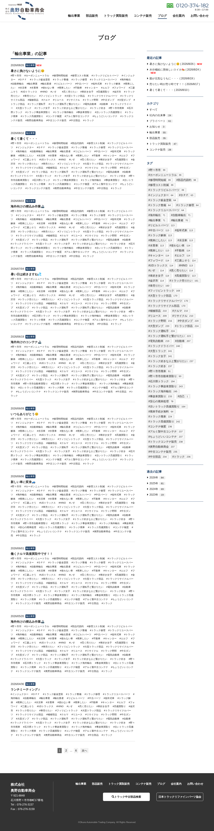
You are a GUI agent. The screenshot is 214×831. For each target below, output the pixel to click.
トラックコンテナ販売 (166, 441)
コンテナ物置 (161, 426)
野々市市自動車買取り (165, 376)
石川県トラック (162, 381)
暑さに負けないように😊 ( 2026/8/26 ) (175, 64)
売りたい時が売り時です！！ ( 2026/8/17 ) (174, 84)
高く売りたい (182, 270)
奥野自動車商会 (162, 446)
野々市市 (157, 170)
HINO (186, 265)
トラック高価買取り (165, 421)
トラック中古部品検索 (127, 796)
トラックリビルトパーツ (167, 190)
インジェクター (161, 195)
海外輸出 (157, 215)
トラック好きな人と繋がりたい (171, 361)
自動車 (184, 341)
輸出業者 (180, 220)
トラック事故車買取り (166, 386)
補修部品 (158, 310)
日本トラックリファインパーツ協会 (179, 796)
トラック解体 (161, 235)
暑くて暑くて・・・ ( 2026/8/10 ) (169, 90)
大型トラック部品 (163, 295)
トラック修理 (188, 205)
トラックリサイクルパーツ (169, 300)
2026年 (156, 477)
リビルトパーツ (162, 225)
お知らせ (156, 126)
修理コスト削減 (161, 185)
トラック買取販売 (116, 15)
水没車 (186, 240)
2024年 (156, 489)
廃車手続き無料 (161, 411)
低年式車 (184, 230)
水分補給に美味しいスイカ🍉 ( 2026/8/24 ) (174, 71)
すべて (153, 109)
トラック (182, 456)
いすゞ (157, 270)
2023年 (156, 494)
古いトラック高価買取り (167, 406)
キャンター (159, 255)
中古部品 (158, 456)
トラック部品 (188, 326)
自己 (183, 396)
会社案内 (179, 15)
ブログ (162, 15)
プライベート (160, 121)
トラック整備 (160, 205)
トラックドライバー (165, 346)
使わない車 (180, 245)
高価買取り (186, 275)
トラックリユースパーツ (167, 210)
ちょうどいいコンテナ (166, 436)
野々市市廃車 (160, 371)
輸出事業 (74, 15)
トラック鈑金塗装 (163, 200)
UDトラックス (161, 265)
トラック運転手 (162, 331)
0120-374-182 (192, 5)
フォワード (159, 260)
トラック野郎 (161, 320)
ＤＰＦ (187, 195)
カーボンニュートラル (165, 175)
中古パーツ (159, 230)
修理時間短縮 (160, 180)
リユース (158, 315)
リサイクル (183, 315)
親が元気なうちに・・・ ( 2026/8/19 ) (171, 78)
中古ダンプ (189, 320)
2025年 (156, 483)
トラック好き (161, 366)
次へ (84, 750)
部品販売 (92, 15)
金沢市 (157, 280)
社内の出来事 (160, 115)
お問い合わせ (200, 15)
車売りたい (159, 285)
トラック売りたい (184, 280)
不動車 (183, 250)
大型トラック (161, 351)
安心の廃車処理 (161, 401)
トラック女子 (161, 356)
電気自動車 (159, 341)
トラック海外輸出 (163, 391)
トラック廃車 (161, 416)
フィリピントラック (165, 290)
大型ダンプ (159, 326)
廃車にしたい (161, 240)
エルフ (183, 255)
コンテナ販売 (143, 15)
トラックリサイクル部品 (167, 305)
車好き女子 (159, 275)
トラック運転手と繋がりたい (170, 336)
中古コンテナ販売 (163, 451)
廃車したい (159, 250)
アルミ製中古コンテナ (166, 431)
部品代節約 (187, 180)
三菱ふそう (186, 260)
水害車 (157, 245)
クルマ (181, 310)
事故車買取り (161, 396)
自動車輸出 (182, 215)
